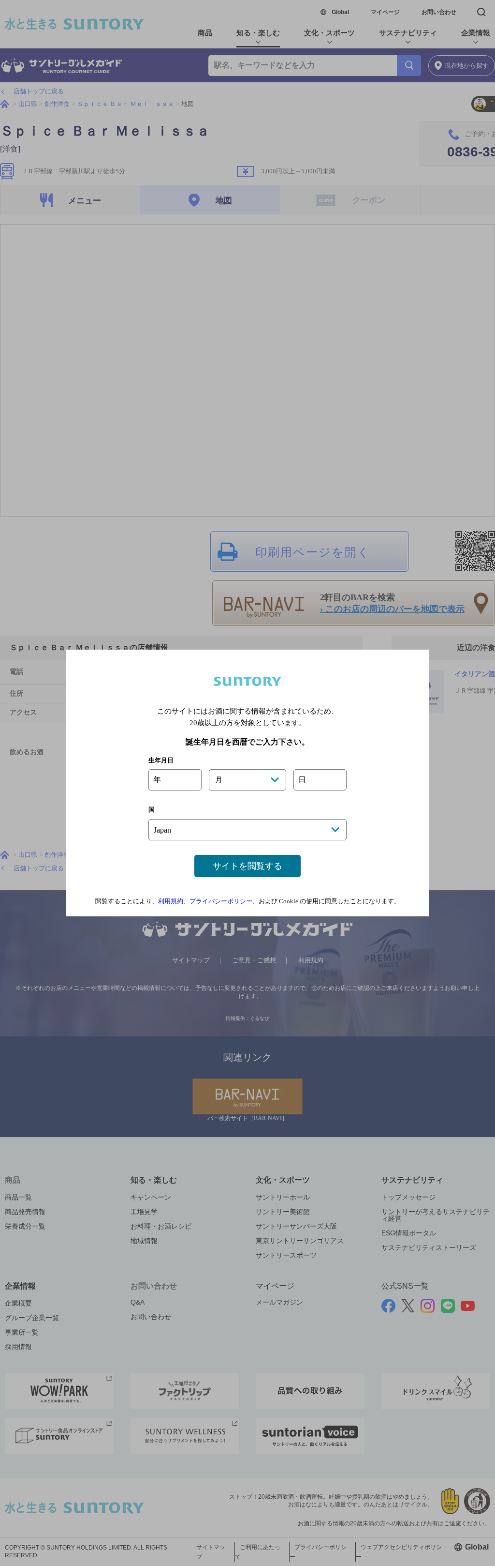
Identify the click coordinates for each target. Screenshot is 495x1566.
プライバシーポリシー (220, 901)
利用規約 (170, 901)
